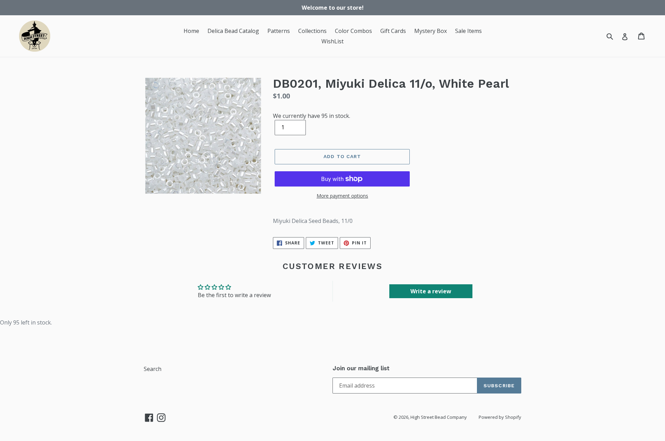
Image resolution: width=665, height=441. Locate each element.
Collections (312, 31)
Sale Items (468, 31)
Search (152, 369)
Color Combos (353, 31)
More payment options (342, 195)
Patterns (278, 31)
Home (191, 31)
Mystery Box (430, 31)
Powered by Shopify (500, 417)
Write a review (430, 291)
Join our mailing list (361, 368)
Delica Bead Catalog (233, 31)
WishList (332, 41)
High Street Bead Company (438, 417)
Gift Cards (393, 31)
